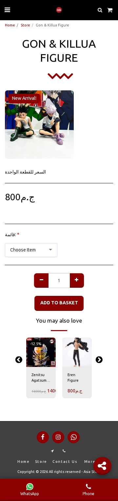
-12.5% (35, 344)
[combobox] (31, 250)
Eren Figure (73, 377)
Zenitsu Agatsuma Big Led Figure (40, 378)
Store (25, 25)
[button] (7, 10)
